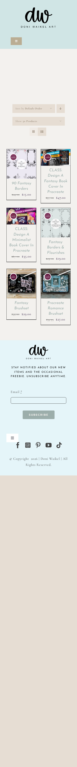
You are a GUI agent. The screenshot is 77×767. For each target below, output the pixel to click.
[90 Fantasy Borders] (21, 152)
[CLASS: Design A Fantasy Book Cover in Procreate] (55, 152)
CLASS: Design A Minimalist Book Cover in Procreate (21, 240)
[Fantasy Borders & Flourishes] (55, 211)
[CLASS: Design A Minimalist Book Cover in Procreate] (21, 211)
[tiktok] (59, 445)
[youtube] (49, 445)
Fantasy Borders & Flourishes (55, 247)
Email (16, 392)
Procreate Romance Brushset (55, 308)
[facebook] (18, 445)
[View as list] (42, 132)
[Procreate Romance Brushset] (55, 271)
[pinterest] (38, 445)
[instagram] (28, 445)
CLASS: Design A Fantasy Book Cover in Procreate (55, 181)
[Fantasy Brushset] (21, 271)
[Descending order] (60, 108)
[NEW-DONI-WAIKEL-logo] (38, 2)
